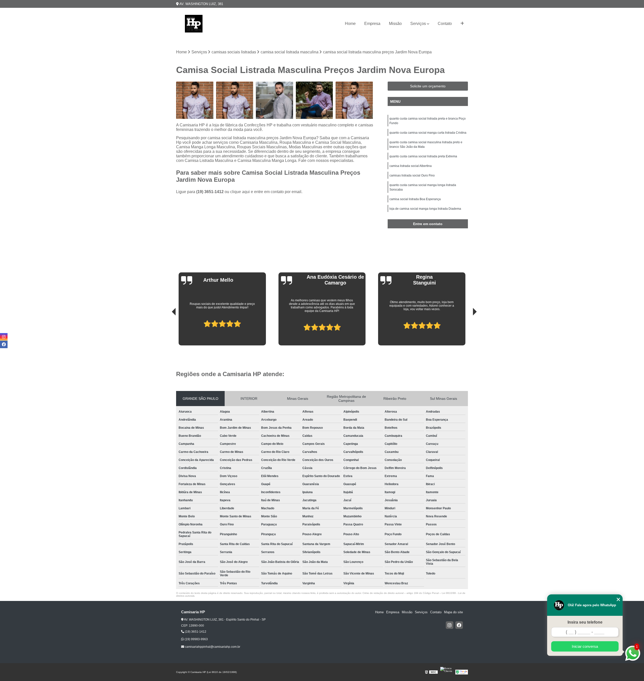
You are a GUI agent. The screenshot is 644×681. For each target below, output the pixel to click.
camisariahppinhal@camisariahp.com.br (212, 647)
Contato (445, 23)
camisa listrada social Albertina (410, 166)
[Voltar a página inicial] (193, 23)
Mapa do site (453, 612)
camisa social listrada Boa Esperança (415, 199)
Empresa (372, 23)
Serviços (418, 23)
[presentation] (167, 331)
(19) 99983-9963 (196, 639)
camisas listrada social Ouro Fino (412, 175)
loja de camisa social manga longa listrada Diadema (425, 208)
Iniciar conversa (585, 646)
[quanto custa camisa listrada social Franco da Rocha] (235, 100)
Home (350, 23)
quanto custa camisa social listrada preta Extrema (423, 156)
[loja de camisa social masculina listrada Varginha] (195, 100)
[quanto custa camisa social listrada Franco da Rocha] (354, 100)
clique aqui (240, 192)
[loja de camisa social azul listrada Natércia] (314, 100)
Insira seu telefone (585, 622)
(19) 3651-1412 (210, 192)
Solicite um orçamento (428, 86)
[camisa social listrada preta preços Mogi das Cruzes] (274, 100)
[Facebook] (459, 625)
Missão (395, 23)
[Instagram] (449, 625)
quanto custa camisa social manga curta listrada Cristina (427, 132)
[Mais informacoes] (462, 24)
